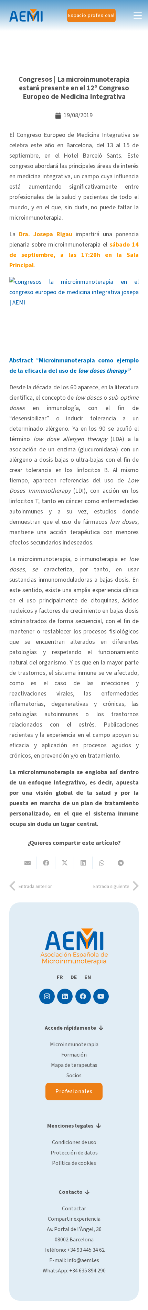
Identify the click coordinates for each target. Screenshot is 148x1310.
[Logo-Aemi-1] (25, 15)
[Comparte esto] (46, 863)
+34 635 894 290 (87, 1270)
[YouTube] (101, 996)
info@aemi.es (83, 1260)
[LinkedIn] (65, 996)
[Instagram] (47, 996)
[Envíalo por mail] (27, 863)
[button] (138, 15)
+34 (86, 1250)
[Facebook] (83, 996)
